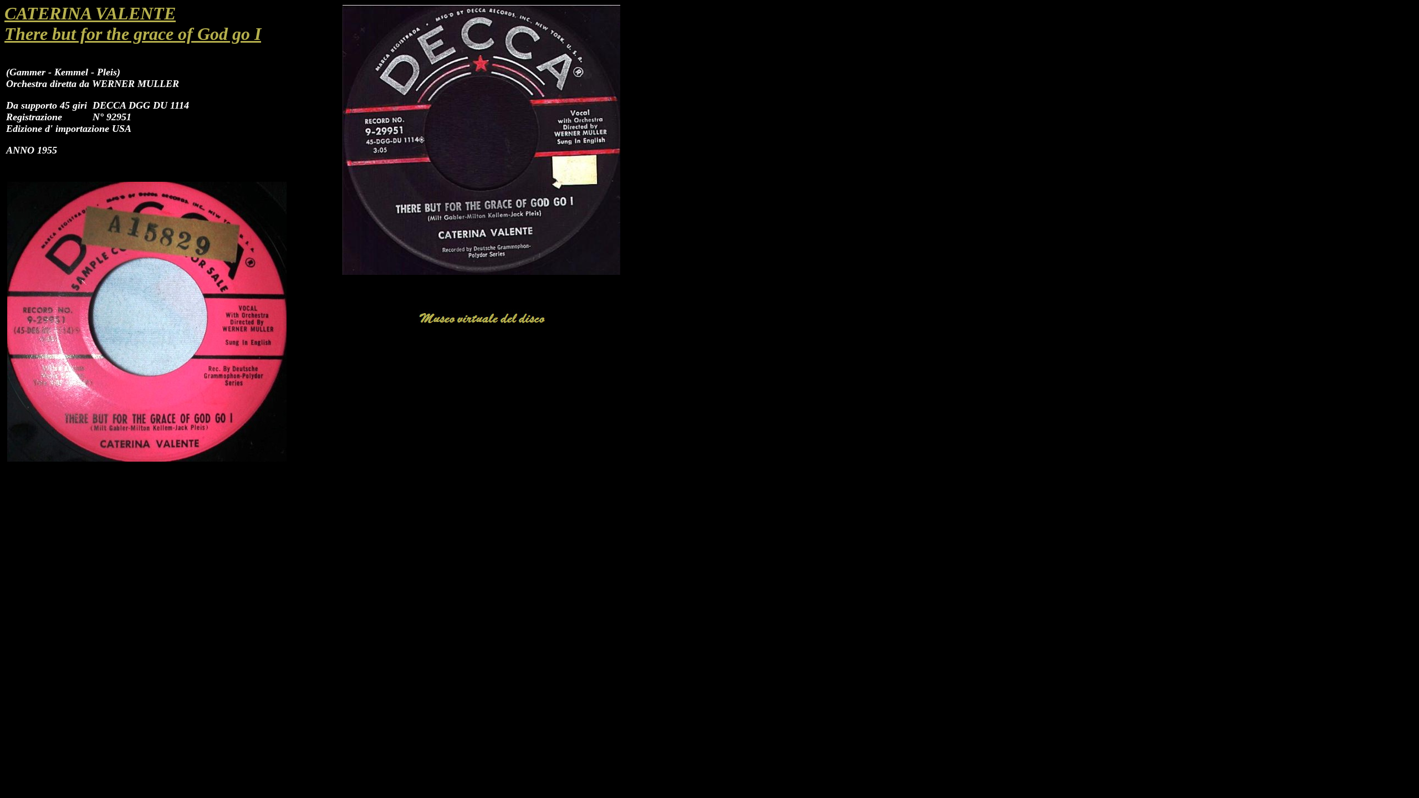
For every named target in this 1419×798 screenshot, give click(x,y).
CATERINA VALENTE (90, 13)
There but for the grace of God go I (132, 34)
